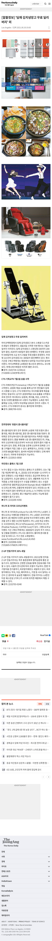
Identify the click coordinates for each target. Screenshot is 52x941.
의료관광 (5, 910)
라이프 (4, 866)
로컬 (47, 704)
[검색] (45, 3)
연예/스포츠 (6, 871)
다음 (48, 777)
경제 (3, 861)
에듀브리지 (6, 895)
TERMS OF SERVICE (38, 921)
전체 (40, 704)
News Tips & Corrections (24, 925)
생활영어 (5, 900)
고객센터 (11, 925)
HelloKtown (7, 881)
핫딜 (3, 886)
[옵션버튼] (48, 27)
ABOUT (4, 921)
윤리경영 (4, 925)
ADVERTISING (12, 921)
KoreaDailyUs (7, 890)
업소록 (4, 905)
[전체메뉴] (49, 3)
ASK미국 (5, 876)
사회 (3, 856)
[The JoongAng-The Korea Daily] (11, 842)
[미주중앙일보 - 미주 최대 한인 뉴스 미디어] (9, 4)
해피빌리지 (6, 915)
